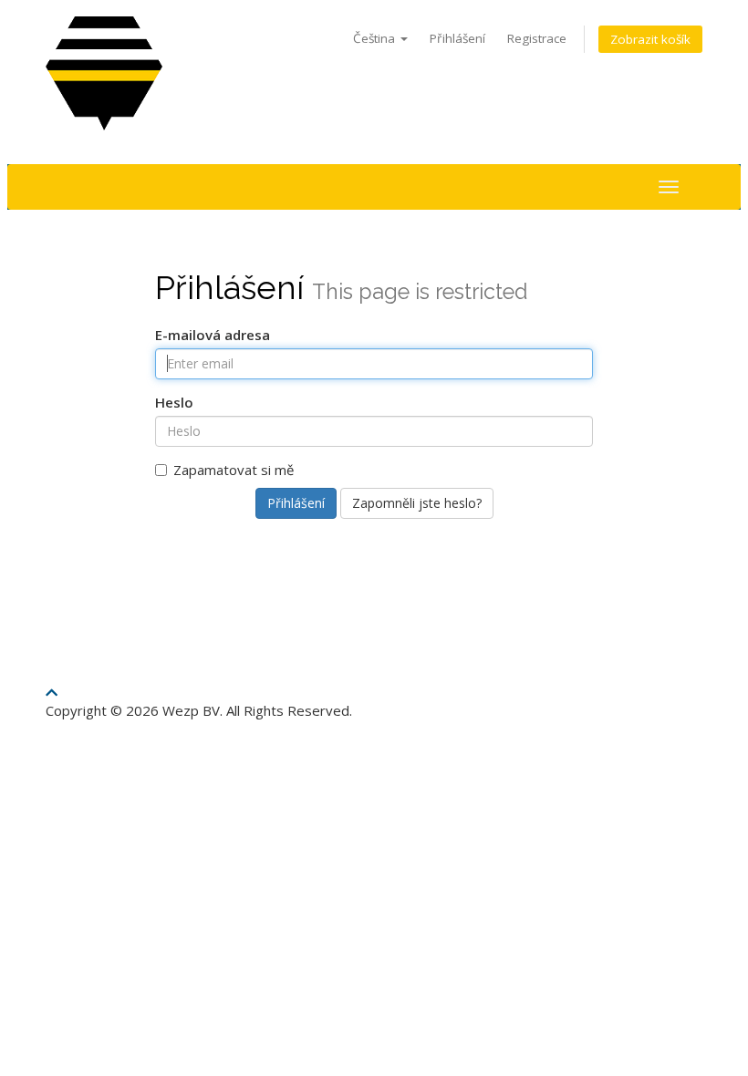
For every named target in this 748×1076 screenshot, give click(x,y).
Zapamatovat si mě (233, 469)
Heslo (174, 402)
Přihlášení (457, 38)
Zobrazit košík (650, 39)
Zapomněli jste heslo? (417, 503)
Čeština (376, 38)
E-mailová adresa (212, 335)
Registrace (536, 38)
